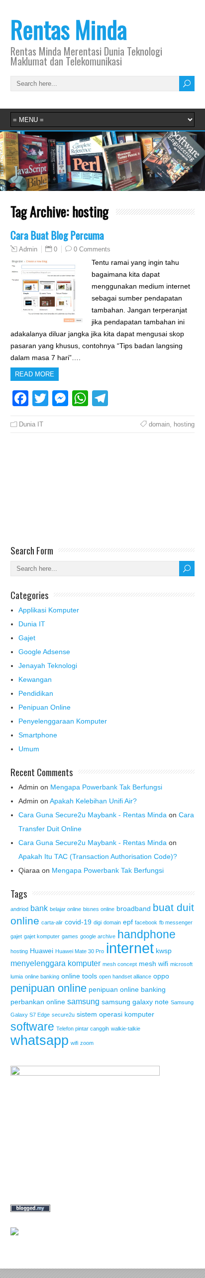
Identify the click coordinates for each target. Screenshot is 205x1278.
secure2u (63, 1015)
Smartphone (37, 735)
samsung (83, 1001)
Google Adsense (44, 652)
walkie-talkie (125, 1029)
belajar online (65, 909)
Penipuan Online (44, 707)
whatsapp (39, 1040)
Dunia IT (31, 424)
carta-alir (52, 922)
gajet (16, 936)
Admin (28, 249)
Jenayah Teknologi (47, 665)
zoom (87, 1043)
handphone (146, 934)
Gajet (26, 638)
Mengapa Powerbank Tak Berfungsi (106, 787)
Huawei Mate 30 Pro (79, 951)
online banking (42, 976)
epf (128, 922)
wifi (74, 1043)
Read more (34, 374)
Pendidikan (35, 693)
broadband (133, 909)
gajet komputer (42, 936)
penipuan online (48, 988)
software (32, 1026)
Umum (28, 749)
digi (98, 922)
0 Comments (92, 249)
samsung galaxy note (135, 1002)
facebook (146, 922)
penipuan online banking (127, 989)
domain (159, 424)
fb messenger (176, 922)
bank (39, 908)
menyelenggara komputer (55, 963)
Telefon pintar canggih (82, 1029)
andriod (19, 909)
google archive (97, 936)
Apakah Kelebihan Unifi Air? (93, 801)
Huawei (41, 951)
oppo (161, 976)
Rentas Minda (68, 29)
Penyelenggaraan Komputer (62, 721)
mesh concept (119, 964)
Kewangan (35, 679)
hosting (184, 424)
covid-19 (78, 922)
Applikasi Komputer (48, 610)
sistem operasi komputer (115, 1014)
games (70, 936)
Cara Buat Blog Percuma (57, 235)
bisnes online (98, 909)
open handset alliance (125, 976)
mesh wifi (153, 964)
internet (130, 948)
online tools (79, 976)
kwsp (164, 951)
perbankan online (37, 1002)
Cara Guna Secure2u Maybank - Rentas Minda (92, 815)
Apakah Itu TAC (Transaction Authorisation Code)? (97, 856)
